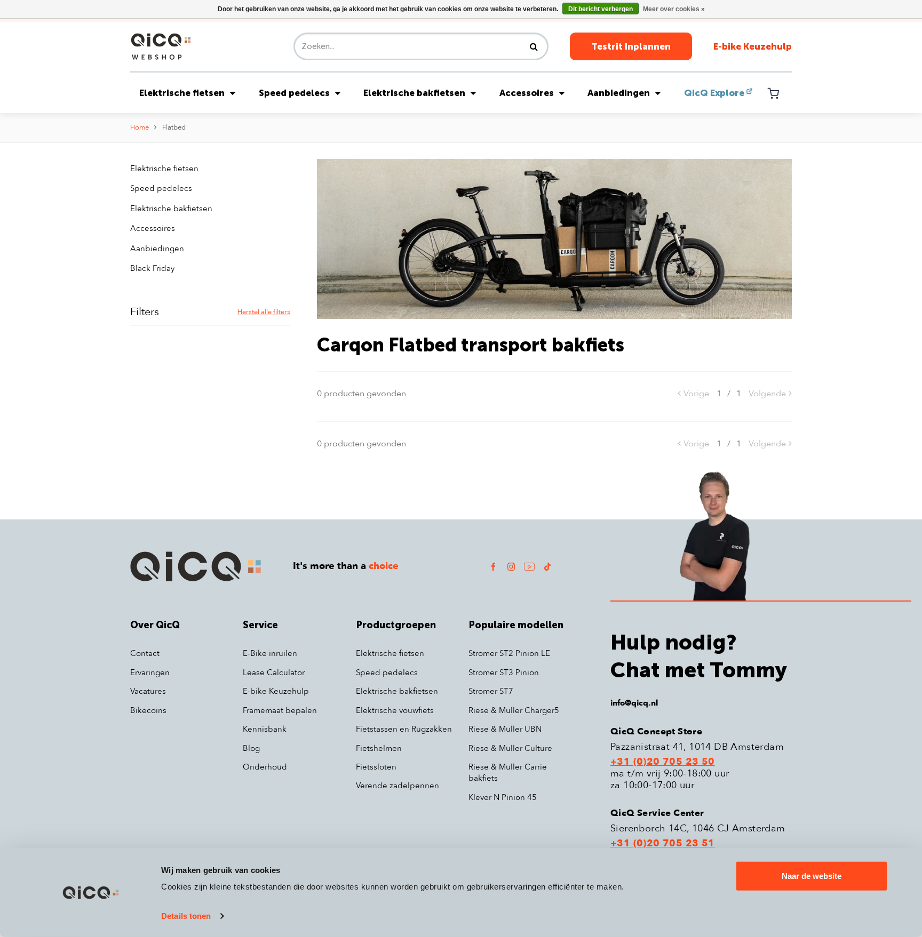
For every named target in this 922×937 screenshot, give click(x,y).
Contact (145, 653)
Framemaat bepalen (280, 710)
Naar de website (811, 875)
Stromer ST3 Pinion (503, 672)
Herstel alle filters (263, 312)
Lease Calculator (274, 672)
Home (139, 127)
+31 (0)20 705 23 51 (662, 844)
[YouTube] (529, 566)
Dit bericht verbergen (600, 9)
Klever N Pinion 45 (502, 797)
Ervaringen (150, 672)
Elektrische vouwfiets (395, 710)
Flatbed (174, 127)
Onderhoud (265, 767)
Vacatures (148, 691)
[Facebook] (493, 566)
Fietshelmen (379, 748)
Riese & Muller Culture (510, 748)
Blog (251, 748)
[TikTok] (547, 566)
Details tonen (186, 915)
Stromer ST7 (490, 691)
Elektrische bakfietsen (414, 92)
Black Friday (152, 268)
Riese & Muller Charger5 (513, 710)
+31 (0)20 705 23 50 (662, 762)
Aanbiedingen (618, 92)
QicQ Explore (714, 92)
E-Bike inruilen (270, 653)
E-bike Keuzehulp (752, 46)
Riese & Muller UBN (505, 729)
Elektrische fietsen (182, 92)
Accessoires (526, 92)
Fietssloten (376, 767)
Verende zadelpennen (397, 785)
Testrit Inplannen (631, 46)
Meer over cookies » (674, 9)
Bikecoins (148, 710)
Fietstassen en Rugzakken (404, 729)
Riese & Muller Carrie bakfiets (507, 772)
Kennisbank (265, 729)
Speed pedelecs (294, 92)
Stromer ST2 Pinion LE (509, 653)
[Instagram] (511, 566)
